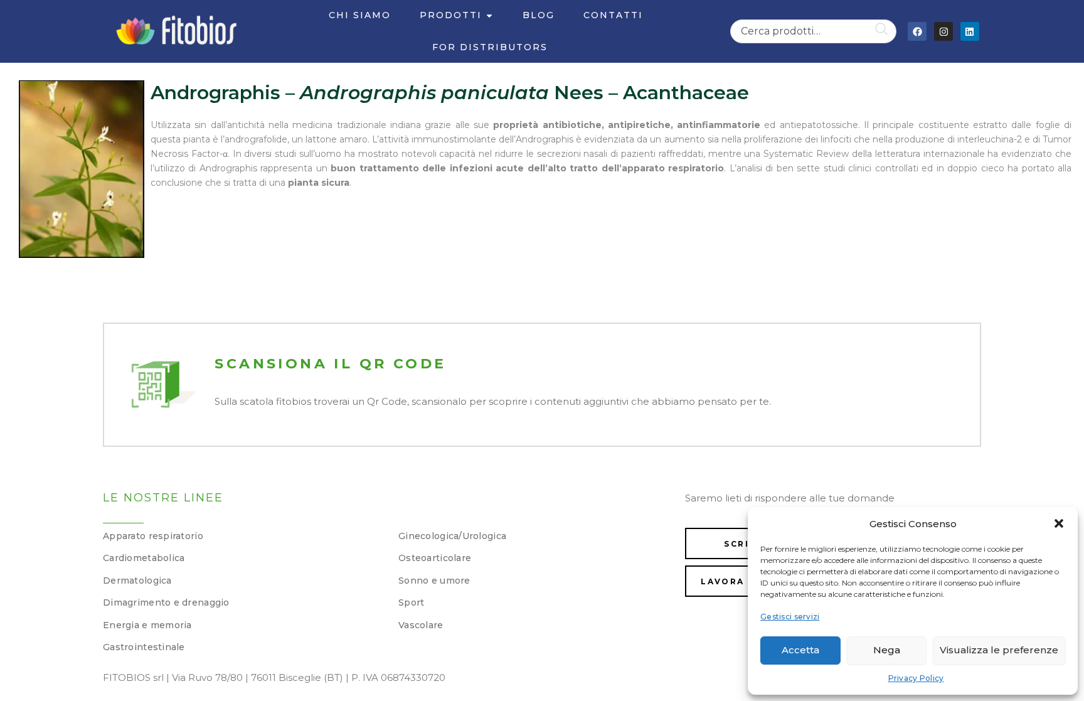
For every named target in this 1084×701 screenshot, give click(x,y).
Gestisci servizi (789, 616)
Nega (886, 650)
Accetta (800, 650)
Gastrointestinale (144, 647)
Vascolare (421, 625)
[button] (1059, 523)
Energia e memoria (147, 625)
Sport (411, 602)
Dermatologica (137, 580)
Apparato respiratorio (153, 536)
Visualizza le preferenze (999, 650)
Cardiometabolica (143, 558)
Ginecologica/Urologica (452, 536)
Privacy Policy (916, 678)
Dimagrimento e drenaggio (166, 602)
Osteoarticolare (434, 558)
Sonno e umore (434, 580)
